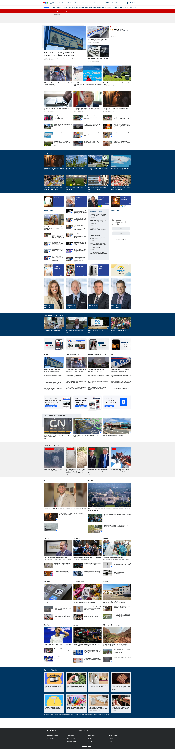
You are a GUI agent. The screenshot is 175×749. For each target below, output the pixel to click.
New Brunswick (80, 7)
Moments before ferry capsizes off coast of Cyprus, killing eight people (120, 470)
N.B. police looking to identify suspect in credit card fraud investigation (76, 370)
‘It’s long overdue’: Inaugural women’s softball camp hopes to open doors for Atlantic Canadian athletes (53, 377)
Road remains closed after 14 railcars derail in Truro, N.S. (98, 59)
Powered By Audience (121, 239)
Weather (59, 7)
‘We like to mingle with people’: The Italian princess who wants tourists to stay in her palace (117, 601)
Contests (65, 7)
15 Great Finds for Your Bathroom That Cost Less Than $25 (98, 685)
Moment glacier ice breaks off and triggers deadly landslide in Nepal (53, 470)
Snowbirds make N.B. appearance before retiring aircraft (120, 169)
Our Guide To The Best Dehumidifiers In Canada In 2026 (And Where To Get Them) (98, 709)
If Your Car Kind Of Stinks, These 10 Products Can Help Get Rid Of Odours (120, 709)
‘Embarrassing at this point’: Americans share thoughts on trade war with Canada (57, 258)
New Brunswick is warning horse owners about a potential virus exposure (116, 109)
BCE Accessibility (50, 738)
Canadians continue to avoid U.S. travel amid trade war (97, 188)
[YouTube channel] (53, 731)
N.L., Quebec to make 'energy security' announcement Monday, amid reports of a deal (121, 390)
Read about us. (107, 714)
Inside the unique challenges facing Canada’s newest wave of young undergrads (92, 117)
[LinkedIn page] (55, 731)
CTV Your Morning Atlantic (119, 7)
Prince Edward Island (90, 7)
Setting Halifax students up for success (52, 331)
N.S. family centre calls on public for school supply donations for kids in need (92, 134)
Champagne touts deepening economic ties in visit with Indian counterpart (62, 573)
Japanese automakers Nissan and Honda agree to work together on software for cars (92, 651)
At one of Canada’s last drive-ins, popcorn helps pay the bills (92, 125)
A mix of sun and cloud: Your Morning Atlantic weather (85, 436)
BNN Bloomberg (92, 740)
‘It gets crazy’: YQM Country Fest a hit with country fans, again (57, 243)
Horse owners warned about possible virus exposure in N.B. (54, 169)
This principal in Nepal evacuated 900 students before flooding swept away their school (122, 651)
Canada (64, 2)
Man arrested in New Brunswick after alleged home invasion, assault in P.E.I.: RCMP (97, 388)
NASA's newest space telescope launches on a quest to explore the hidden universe (62, 608)
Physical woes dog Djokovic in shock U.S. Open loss (57, 644)
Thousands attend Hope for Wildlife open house (98, 169)
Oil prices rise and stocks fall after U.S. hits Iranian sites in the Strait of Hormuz (87, 558)
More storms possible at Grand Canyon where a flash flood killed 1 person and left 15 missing (116, 645)
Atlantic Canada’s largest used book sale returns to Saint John (54, 188)
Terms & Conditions (71, 740)
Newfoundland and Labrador (104, 7)
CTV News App (96, 726)
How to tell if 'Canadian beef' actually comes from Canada (121, 188)
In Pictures (77, 2)
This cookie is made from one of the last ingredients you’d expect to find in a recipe (53, 228)
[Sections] (39, 2)
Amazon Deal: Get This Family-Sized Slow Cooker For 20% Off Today (53, 686)
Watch (70, 2)
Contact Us (82, 726)
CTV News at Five (131, 7)
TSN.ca (90, 741)
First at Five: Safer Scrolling (95, 330)
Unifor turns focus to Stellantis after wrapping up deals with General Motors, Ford (92, 565)
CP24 (89, 738)
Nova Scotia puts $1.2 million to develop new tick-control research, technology (122, 142)
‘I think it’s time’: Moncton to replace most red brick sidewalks (80, 219)
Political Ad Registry (71, 741)
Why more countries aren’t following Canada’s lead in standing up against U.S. (98, 471)
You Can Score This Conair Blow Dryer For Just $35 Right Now (53, 708)
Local (58, 2)
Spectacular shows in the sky (118, 330)
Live (117, 2)
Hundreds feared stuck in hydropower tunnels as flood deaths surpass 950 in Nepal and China (122, 117)
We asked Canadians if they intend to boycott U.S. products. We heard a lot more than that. (122, 125)
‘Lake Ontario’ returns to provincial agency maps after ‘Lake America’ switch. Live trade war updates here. (87, 84)
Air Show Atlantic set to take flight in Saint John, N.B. (57, 250)
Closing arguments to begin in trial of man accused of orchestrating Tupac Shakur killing (92, 608)
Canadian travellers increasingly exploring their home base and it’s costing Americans (62, 117)
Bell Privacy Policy (71, 738)
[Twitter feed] (47, 731)
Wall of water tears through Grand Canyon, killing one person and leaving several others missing (75, 471)
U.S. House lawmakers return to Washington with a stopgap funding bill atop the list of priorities (109, 509)
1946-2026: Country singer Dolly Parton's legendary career (80, 243)
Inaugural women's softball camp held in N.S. (75, 188)
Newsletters (89, 726)
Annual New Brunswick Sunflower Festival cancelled (75, 169)
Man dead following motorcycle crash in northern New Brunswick (98, 40)
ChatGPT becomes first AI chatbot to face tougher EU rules (57, 601)
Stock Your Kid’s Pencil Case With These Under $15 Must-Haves (76, 708)
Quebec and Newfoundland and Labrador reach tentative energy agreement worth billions (121, 382)
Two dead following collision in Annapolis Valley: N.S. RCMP (52, 370)
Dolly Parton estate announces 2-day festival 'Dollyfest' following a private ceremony (85, 601)
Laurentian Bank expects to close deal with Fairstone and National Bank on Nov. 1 (92, 573)
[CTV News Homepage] (48, 3)
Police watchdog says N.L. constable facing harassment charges (120, 370)
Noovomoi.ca (112, 740)
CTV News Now (110, 2)
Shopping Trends (99, 2)
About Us (77, 726)
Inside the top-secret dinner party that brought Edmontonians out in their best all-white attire (122, 615)
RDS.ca (111, 741)
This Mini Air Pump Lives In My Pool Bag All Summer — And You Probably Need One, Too (76, 686)
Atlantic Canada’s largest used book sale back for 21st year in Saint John (122, 133)
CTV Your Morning (87, 2)
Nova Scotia (72, 7)
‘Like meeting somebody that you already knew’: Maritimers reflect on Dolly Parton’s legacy (80, 212)
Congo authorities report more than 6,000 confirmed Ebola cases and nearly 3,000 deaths (116, 558)
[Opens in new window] (54, 201)
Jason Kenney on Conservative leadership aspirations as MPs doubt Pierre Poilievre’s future (57, 558)
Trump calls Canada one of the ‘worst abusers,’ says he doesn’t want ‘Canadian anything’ (86, 109)
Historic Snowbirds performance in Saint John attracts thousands (62, 133)
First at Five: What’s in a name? (74, 330)
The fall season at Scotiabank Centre (113, 435)
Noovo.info (111, 738)
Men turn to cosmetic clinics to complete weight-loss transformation (121, 572)
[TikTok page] (50, 731)
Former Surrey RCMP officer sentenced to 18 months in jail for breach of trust (65, 508)
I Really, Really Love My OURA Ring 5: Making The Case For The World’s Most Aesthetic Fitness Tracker (121, 687)
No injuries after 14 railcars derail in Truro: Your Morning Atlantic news (56, 436)
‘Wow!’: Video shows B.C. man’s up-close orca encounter (72, 524)
